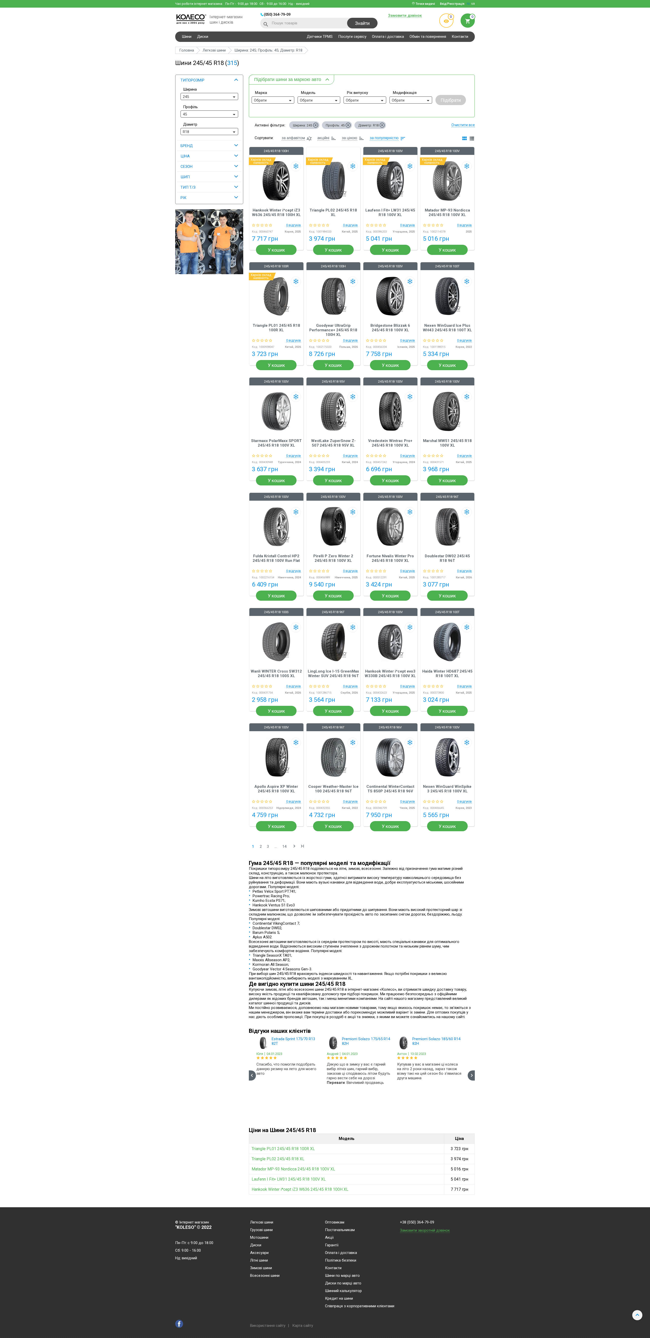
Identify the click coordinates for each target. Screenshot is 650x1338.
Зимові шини (261, 1268)
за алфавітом (293, 138)
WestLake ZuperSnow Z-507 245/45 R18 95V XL (333, 443)
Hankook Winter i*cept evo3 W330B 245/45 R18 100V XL (390, 673)
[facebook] (179, 1324)
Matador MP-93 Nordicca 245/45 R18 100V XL (447, 212)
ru (468, 3)
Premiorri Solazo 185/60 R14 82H (436, 1041)
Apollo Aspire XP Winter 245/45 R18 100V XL (276, 788)
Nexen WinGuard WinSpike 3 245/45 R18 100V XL (447, 788)
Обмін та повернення (428, 36)
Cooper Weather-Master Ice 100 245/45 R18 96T (333, 788)
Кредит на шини (339, 1299)
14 (284, 846)
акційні (323, 138)
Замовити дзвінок (405, 16)
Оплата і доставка (388, 36)
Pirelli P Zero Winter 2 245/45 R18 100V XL (333, 558)
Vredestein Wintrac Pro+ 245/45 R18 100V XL (390, 443)
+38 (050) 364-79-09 (417, 1222)
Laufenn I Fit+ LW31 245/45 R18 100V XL (390, 212)
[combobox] (209, 96)
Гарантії (331, 1245)
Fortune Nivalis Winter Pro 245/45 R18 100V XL (390, 558)
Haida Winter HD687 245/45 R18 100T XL (447, 673)
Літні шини (259, 1261)
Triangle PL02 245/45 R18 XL (333, 212)
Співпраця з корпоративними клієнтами (359, 1306)
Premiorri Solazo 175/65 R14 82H (366, 1041)
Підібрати (451, 100)
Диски (202, 36)
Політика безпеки (340, 1261)
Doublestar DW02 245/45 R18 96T (447, 558)
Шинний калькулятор (343, 1291)
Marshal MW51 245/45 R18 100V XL (447, 443)
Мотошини (259, 1238)
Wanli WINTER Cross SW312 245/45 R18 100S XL (276, 673)
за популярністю (384, 138)
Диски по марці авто (343, 1283)
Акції (329, 1238)
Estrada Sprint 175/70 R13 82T (293, 1041)
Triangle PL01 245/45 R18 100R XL (276, 327)
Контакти (460, 36)
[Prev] (252, 1075)
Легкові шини (261, 1222)
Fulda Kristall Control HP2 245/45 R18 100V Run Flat (276, 558)
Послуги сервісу (352, 36)
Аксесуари (259, 1253)
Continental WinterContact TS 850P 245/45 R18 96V (390, 788)
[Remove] (315, 125)
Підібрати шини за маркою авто (287, 79)
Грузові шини (261, 1230)
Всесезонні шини (265, 1276)
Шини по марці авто (342, 1276)
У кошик (276, 250)
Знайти (362, 23)
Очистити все (463, 125)
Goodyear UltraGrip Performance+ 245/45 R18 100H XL (333, 330)
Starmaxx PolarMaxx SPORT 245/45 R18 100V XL (276, 443)
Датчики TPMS (320, 36)
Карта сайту (302, 1325)
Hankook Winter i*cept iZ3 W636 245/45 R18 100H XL (276, 212)
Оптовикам (334, 1222)
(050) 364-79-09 (277, 14)
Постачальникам (340, 1230)
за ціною (349, 138)
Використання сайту (267, 1325)
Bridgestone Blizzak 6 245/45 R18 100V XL (390, 327)
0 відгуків (293, 225)
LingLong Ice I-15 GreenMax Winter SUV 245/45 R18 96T (333, 673)
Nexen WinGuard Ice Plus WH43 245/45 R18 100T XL (447, 327)
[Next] (471, 1075)
